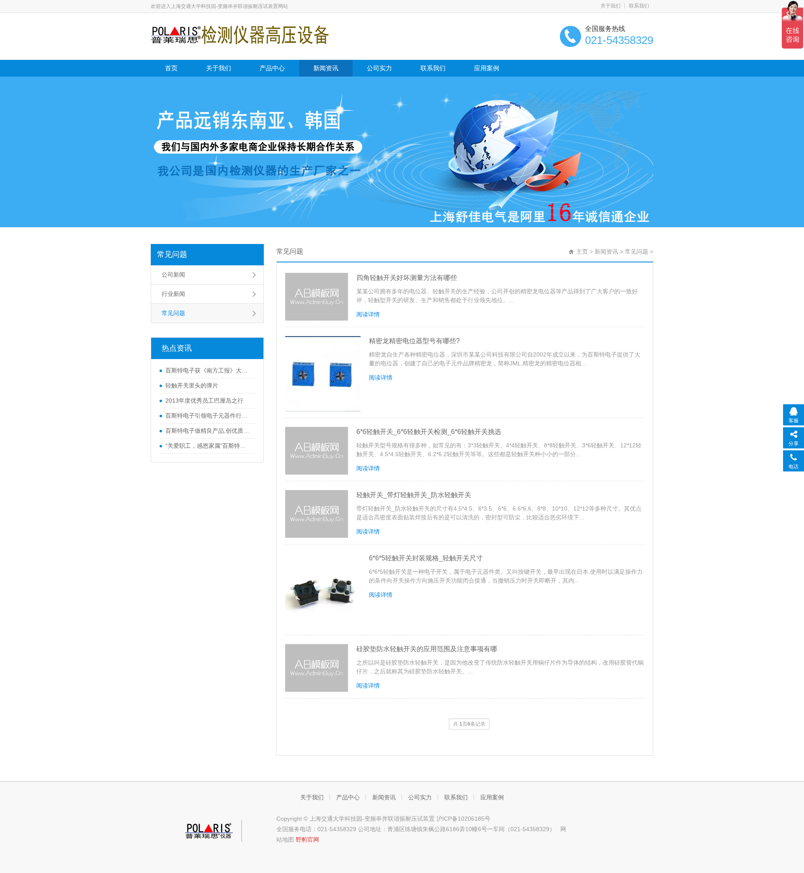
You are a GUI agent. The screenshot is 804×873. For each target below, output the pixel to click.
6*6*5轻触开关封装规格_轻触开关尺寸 (426, 558)
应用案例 (486, 68)
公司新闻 (173, 274)
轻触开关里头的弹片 (191, 385)
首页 (171, 68)
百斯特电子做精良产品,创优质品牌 (208, 430)
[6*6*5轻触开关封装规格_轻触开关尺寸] (323, 591)
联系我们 (639, 6)
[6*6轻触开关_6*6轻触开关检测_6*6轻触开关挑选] (316, 451)
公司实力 (379, 68)
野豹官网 (307, 839)
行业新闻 (173, 293)
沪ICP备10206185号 (463, 818)
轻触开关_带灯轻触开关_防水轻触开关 (413, 494)
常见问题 (172, 254)
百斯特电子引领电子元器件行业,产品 (208, 415)
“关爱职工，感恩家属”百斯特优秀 (208, 445)
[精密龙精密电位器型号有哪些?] (323, 373)
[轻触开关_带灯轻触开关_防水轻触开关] (316, 514)
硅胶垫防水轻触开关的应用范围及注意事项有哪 (426, 648)
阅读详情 (368, 314)
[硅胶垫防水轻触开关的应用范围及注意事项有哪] (316, 668)
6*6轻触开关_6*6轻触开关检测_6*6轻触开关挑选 (428, 431)
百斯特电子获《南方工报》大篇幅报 (208, 370)
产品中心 (272, 68)
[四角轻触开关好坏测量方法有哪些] (316, 297)
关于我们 (610, 6)
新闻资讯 (325, 68)
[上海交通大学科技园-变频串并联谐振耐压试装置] (240, 34)
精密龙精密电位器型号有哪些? (414, 340)
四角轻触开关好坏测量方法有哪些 (406, 277)
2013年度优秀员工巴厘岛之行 (204, 400)
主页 (582, 251)
